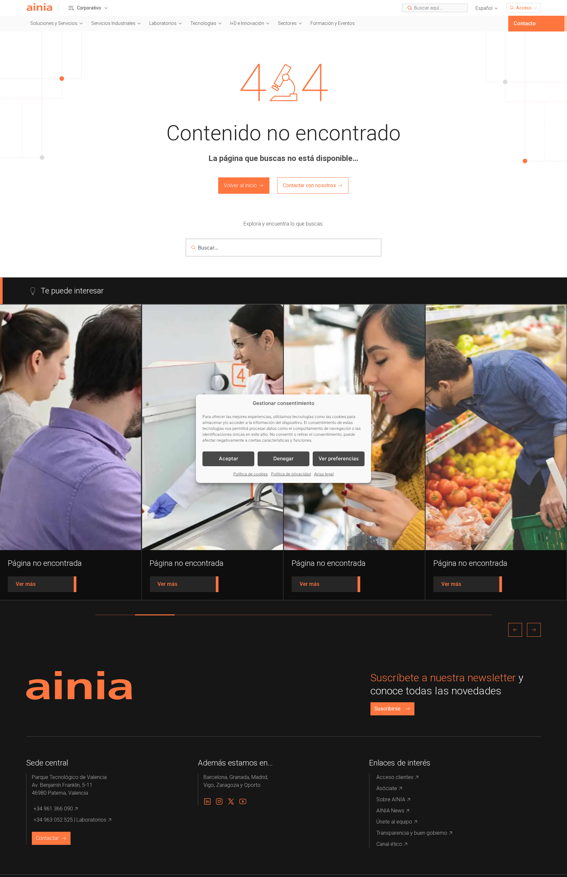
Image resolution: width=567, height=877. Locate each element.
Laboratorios (163, 23)
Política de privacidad (291, 473)
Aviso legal (324, 473)
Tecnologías (203, 23)
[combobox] (435, 8)
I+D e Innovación (247, 23)
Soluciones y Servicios (53, 23)
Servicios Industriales (113, 23)
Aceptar (228, 458)
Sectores (287, 23)
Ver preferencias (339, 458)
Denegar (283, 458)
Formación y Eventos (332, 23)
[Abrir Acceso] (535, 8)
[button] (486, 8)
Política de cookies (250, 473)
